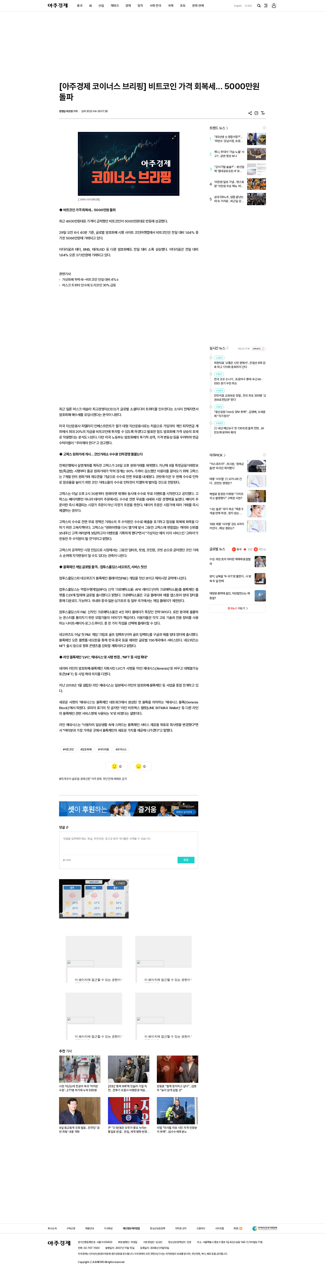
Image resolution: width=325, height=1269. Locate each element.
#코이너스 (121, 749)
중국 (79, 6)
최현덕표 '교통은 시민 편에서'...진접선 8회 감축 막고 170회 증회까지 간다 (239, 365)
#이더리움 (103, 749)
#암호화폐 (86, 749)
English (238, 5)
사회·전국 (155, 6)
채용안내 (89, 1228)
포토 (182, 6)
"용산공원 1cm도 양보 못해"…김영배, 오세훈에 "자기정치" (239, 414)
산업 (101, 6)
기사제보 (108, 1228)
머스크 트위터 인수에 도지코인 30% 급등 (89, 285)
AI (90, 6)
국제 (170, 6)
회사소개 (52, 1228)
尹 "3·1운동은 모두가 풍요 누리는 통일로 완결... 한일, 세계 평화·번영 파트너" (127, 1130)
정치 (140, 6)
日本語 (248, 5)
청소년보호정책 (157, 1228)
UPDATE (257, 349)
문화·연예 (198, 6)
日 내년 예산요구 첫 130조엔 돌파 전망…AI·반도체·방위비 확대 (239, 430)
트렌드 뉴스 (217, 128)
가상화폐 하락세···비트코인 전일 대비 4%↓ (90, 279)
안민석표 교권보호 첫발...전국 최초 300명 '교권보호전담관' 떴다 (240, 398)
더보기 (227, 609)
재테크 (115, 6)
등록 (186, 860)
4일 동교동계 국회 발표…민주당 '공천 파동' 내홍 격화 (79, 1130)
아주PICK (216, 455)
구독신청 (70, 1228)
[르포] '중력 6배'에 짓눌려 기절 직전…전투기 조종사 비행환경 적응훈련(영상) (128, 1088)
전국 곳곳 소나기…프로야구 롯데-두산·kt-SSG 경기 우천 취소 (238, 381)
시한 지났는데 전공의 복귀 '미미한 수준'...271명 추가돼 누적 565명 (78, 1088)
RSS (236, 1228)
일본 (250, 549)
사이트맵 (219, 1228)
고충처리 (200, 1228)
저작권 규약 (180, 1228)
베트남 (262, 549)
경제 (128, 6)
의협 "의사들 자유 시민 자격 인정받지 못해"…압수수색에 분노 (177, 1130)
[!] (264, 127)
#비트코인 (68, 749)
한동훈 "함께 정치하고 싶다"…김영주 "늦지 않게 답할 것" (176, 1088)
